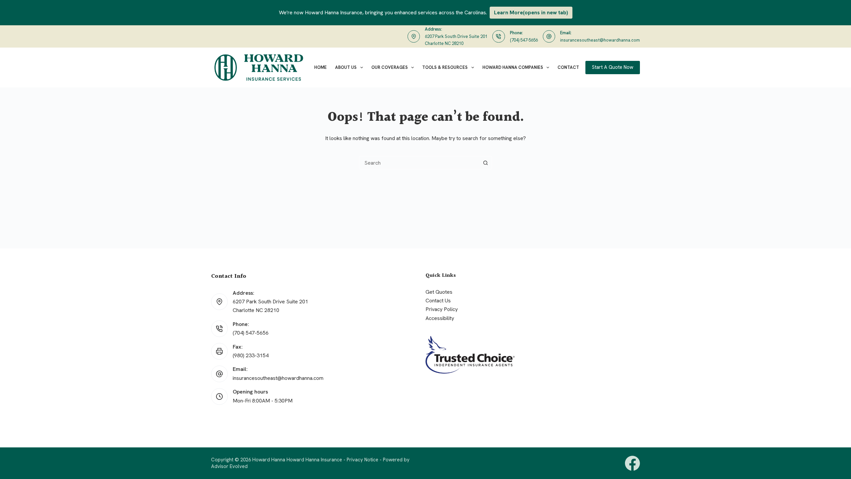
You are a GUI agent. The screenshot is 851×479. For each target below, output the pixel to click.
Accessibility (440, 318)
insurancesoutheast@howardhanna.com (600, 40)
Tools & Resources (445, 67)
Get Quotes (439, 291)
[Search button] (485, 162)
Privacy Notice (362, 459)
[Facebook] (632, 463)
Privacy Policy (442, 309)
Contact (568, 67)
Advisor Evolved (229, 466)
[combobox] (419, 162)
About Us (346, 67)
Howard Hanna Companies (512, 67)
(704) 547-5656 (524, 40)
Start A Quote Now (612, 67)
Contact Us (438, 300)
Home (320, 67)
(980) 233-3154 (251, 355)
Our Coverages (389, 67)
